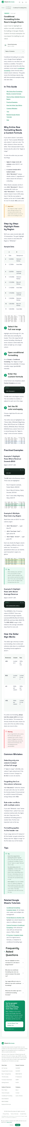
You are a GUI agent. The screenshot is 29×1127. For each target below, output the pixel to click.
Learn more (9, 1122)
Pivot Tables (4, 1090)
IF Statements (19, 1076)
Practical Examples (12, 102)
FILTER (17, 1082)
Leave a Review (19, 1095)
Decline (11, 1125)
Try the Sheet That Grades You (12, 1024)
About (17, 1090)
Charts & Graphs (5, 1092)
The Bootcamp (5, 1076)
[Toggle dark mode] (22, 2)
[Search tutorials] (19, 2)
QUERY (17, 1079)
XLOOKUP (18, 1071)
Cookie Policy (23, 1113)
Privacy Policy (6, 1113)
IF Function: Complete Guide (15, 935)
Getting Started (5, 1082)
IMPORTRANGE (5, 1101)
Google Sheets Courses (7, 1071)
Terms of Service (14, 1113)
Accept (17, 1125)
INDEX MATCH (19, 1074)
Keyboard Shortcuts (6, 1104)
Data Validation (5, 1098)
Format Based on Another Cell (15, 917)
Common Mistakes (12, 108)
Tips (8, 111)
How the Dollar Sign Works (14, 105)
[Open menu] (26, 2)
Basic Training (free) (6, 1074)
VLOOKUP (18, 1068)
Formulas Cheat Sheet (7, 1079)
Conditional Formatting (7, 1095)
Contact (17, 1092)
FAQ (8, 120)
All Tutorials (4, 1068)
